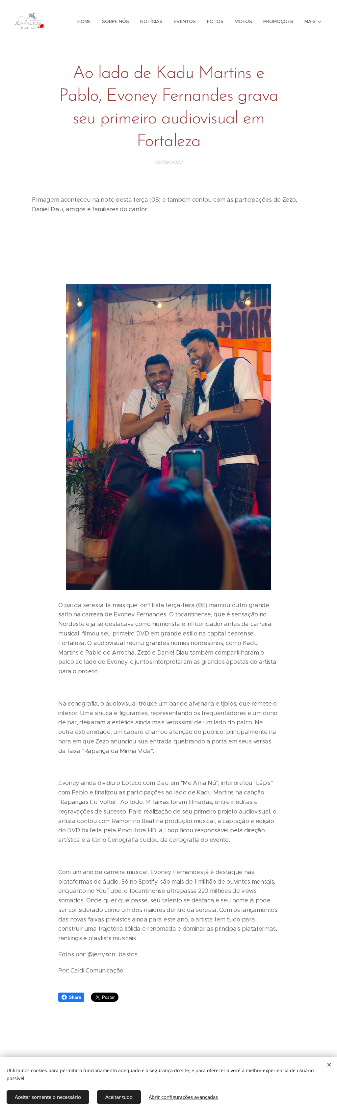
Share (75, 997)
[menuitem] (84, 21)
